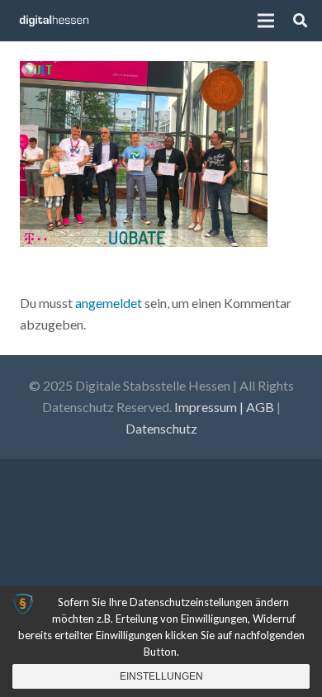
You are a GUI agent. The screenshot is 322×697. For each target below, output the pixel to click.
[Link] (54, 20)
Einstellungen (161, 676)
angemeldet (108, 303)
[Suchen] (300, 20)
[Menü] (267, 20)
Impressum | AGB (224, 407)
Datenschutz (161, 428)
